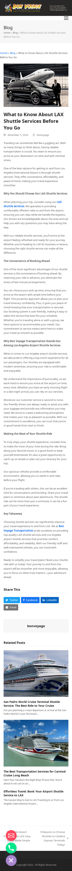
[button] (66, 18)
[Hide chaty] (11, 860)
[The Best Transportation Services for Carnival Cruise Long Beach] (36, 743)
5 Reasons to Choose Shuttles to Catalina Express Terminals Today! (50, 838)
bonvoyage (43, 135)
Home (7, 32)
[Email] (11, 835)
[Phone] (11, 848)
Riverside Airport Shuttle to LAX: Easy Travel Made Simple (17, 836)
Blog (15, 32)
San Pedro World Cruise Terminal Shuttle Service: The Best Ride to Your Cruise (32, 704)
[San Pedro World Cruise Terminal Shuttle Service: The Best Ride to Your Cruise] (36, 673)
